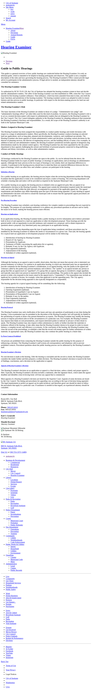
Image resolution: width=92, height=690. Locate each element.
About (13, 30)
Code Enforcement (18, 542)
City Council (15, 473)
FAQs (13, 39)
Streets (13, 547)
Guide (13, 37)
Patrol (13, 512)
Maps (13, 562)
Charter (13, 557)
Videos (13, 495)
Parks (13, 501)
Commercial (15, 462)
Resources (14, 467)
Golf (12, 508)
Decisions (14, 33)
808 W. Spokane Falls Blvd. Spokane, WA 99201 (11, 447)
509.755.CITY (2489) (18, 452)
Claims (13, 568)
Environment (15, 553)
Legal (13, 566)
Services (14, 484)
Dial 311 (4, 452)
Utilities (13, 551)
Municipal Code (17, 559)
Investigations (16, 514)
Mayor (13, 471)
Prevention (15, 516)
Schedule (14, 493)
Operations (15, 529)
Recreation (15, 503)
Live (12, 497)
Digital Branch (16, 482)
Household (15, 549)
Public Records (16, 570)
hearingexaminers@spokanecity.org (14, 412)
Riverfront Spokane (18, 506)
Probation (14, 523)
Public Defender (17, 525)
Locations (14, 480)
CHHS (13, 538)
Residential (15, 465)
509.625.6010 (12, 407)
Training (14, 534)
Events (13, 486)
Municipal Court (17, 521)
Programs (14, 490)
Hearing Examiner (17, 475)
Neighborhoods (16, 540)
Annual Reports (17, 35)
